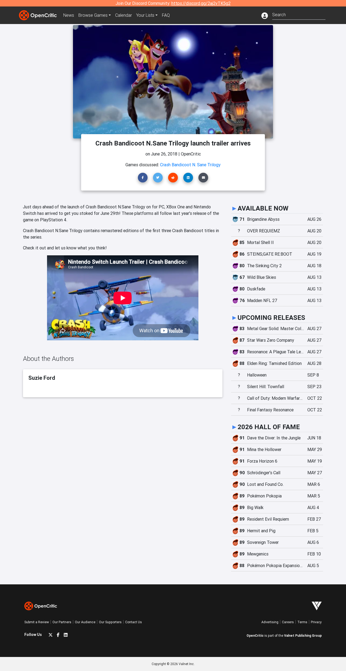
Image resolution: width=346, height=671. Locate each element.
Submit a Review (36, 622)
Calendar (123, 15)
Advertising (269, 622)
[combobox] (298, 14)
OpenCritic (255, 635)
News (68, 15)
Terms (302, 622)
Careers (288, 622)
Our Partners (61, 622)
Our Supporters (110, 622)
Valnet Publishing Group (303, 635)
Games (93, 15)
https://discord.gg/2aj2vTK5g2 (201, 3)
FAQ (166, 15)
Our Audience (85, 622)
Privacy (316, 622)
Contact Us (133, 622)
